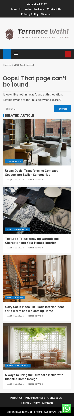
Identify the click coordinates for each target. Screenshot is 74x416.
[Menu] (15, 54)
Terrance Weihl (35, 179)
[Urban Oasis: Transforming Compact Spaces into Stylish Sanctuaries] (37, 142)
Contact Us (54, 9)
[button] (15, 54)
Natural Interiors (18, 365)
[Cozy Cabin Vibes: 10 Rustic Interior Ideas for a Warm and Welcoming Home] (37, 278)
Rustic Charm (15, 297)
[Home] (7, 54)
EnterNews (41, 411)
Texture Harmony (17, 229)
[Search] (61, 54)
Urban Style (14, 161)
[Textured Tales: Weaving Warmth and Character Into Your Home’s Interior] (37, 210)
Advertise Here (34, 9)
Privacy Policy (29, 14)
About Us (17, 9)
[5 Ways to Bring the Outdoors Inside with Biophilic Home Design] (37, 346)
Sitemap (46, 14)
